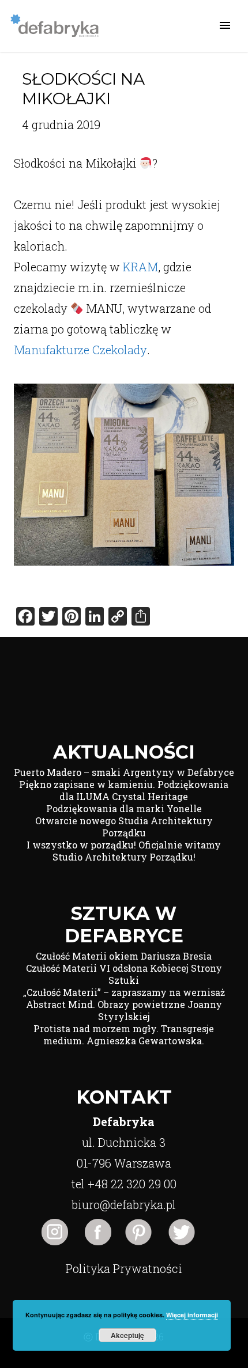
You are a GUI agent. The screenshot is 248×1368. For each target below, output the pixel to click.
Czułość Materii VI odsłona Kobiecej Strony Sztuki (124, 974)
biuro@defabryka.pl (124, 1204)
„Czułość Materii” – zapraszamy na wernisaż (124, 992)
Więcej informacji (192, 1314)
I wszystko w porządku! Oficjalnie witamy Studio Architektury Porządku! (124, 851)
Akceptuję (127, 1335)
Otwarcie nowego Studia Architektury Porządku (124, 826)
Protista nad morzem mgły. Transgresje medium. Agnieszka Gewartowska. (123, 1034)
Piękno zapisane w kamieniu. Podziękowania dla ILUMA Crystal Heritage (123, 790)
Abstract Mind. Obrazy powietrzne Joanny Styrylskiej (124, 1010)
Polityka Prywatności (124, 1268)
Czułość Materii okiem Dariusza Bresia (124, 956)
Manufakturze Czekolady (80, 349)
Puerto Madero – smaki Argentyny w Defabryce (124, 772)
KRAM (140, 266)
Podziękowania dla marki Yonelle (124, 808)
